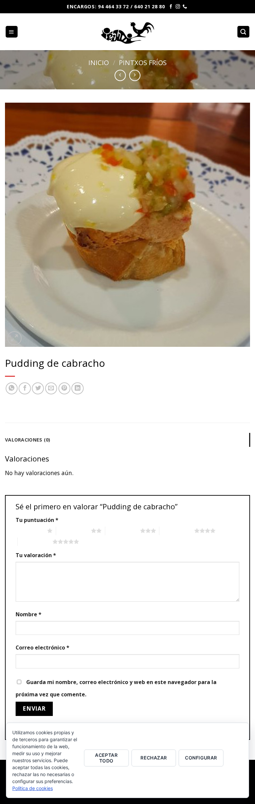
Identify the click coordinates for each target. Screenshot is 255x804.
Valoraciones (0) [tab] (27, 440)
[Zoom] (14, 338)
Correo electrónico (42, 647)
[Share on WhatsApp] (12, 388)
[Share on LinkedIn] (77, 388)
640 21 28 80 (149, 6)
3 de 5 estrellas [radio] (122, 530)
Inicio (98, 62)
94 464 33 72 (113, 6)
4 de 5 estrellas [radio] (176, 530)
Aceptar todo (106, 757)
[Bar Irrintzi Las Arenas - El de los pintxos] (128, 32)
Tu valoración (36, 555)
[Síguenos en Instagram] (178, 6)
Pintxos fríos (143, 62)
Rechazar (153, 757)
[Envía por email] (51, 388)
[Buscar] (243, 32)
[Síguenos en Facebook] (171, 6)
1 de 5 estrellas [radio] (29, 530)
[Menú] (12, 32)
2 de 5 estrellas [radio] (73, 530)
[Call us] (185, 6)
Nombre (29, 614)
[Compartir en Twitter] (38, 388)
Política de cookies (32, 788)
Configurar (201, 757)
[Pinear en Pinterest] (64, 388)
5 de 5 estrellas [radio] (35, 541)
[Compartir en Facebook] (25, 388)
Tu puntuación (37, 520)
